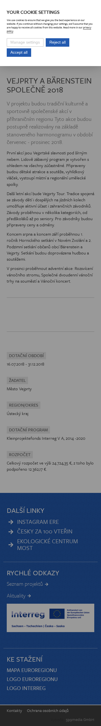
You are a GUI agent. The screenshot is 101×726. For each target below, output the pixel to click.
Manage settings (25, 42)
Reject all (57, 42)
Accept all (18, 52)
